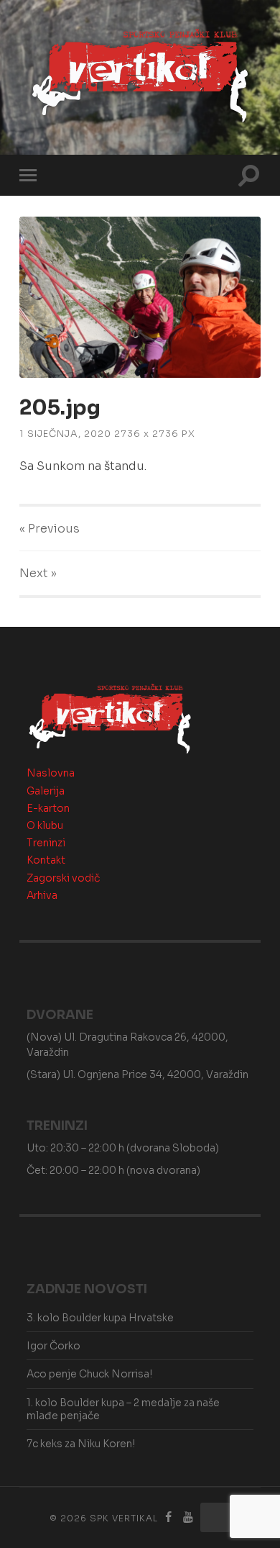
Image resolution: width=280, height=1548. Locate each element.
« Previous (49, 528)
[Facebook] (169, 1517)
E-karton (48, 808)
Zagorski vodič (63, 878)
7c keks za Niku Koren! (81, 1443)
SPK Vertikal (124, 1518)
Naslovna (51, 772)
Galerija (46, 790)
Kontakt (46, 860)
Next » (38, 573)
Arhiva (42, 895)
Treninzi (46, 842)
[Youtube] (188, 1517)
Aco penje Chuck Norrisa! (89, 1373)
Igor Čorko (53, 1345)
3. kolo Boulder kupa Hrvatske (100, 1317)
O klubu (45, 825)
